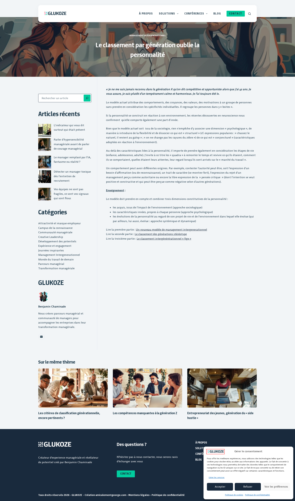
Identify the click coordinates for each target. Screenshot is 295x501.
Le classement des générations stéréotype (161, 234)
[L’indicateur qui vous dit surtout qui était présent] (44, 130)
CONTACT (235, 13)
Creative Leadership (50, 237)
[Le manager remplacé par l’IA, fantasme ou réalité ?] (44, 162)
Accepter (220, 486)
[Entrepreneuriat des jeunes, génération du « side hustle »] (222, 388)
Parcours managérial (51, 264)
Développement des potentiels (57, 241)
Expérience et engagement (54, 245)
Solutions (167, 13)
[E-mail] (41, 337)
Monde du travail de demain (56, 259)
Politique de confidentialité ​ (257, 494)
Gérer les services (216, 477)
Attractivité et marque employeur (59, 223)
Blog (217, 13)
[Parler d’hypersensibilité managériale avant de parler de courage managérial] (44, 144)
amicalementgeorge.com (111, 495)
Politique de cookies (234, 494)
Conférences (194, 13)
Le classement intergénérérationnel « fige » (164, 238)
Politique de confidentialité (168, 495)
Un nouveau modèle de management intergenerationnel (171, 229)
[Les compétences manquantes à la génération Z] (147, 388)
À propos (146, 13)
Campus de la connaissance (55, 228)
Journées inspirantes (51, 250)
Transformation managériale (56, 268)
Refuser (247, 486)
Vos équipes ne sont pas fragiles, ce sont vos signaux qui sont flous (71, 193)
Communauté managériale (55, 232)
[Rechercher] (249, 13)
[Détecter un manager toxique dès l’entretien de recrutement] (44, 176)
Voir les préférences (276, 486)
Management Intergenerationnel (147, 35)
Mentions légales (139, 495)
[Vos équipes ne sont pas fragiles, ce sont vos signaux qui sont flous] (44, 194)
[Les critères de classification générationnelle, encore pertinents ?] (73, 388)
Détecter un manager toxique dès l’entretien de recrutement (72, 176)
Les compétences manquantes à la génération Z (145, 413)
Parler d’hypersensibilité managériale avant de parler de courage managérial (71, 144)
